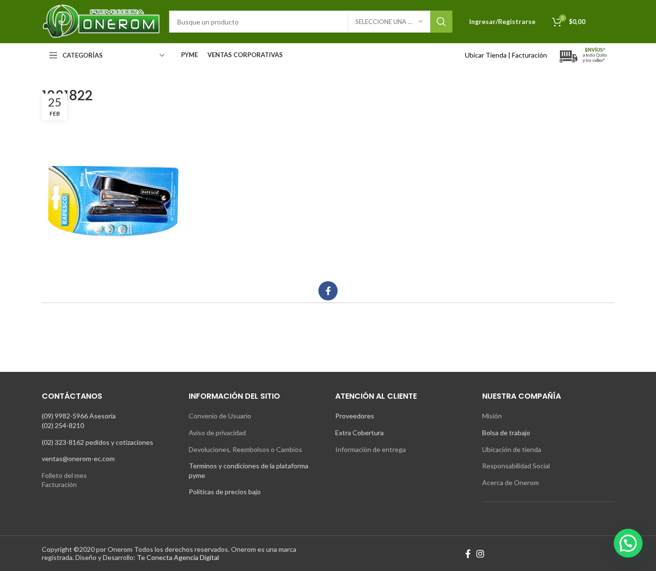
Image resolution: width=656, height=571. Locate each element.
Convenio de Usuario (220, 416)
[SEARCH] (441, 22)
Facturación (529, 55)
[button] (628, 543)
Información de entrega (370, 449)
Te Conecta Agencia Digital (178, 557)
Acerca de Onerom (510, 482)
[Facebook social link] (328, 290)
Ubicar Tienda (486, 55)
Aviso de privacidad (217, 432)
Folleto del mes (64, 475)
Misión (492, 416)
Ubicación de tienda (511, 449)
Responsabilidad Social (516, 466)
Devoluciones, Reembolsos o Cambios (245, 449)
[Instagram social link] (480, 554)
